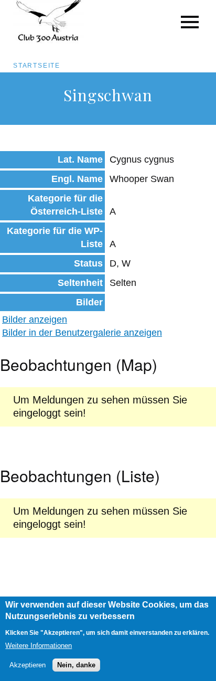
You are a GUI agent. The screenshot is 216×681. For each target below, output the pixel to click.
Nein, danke (76, 665)
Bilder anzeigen (34, 319)
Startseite (36, 65)
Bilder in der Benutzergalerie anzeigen (82, 332)
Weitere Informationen (38, 646)
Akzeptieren (27, 665)
